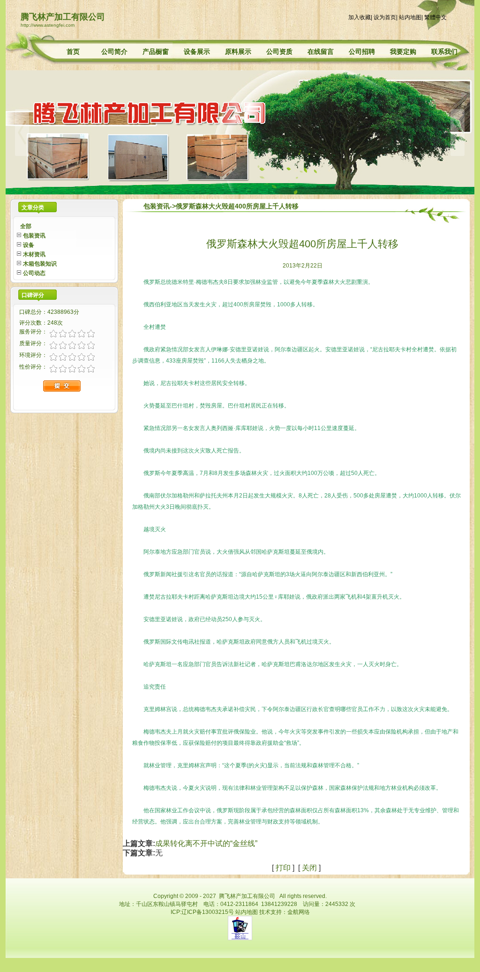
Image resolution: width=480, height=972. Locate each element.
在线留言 (321, 51)
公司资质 (279, 51)
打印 (283, 868)
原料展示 (238, 51)
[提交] (78, 384)
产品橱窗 (155, 51)
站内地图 (410, 17)
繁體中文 (435, 17)
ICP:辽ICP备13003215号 (202, 912)
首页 (73, 51)
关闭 (309, 868)
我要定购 (403, 51)
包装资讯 (156, 206)
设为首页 (385, 17)
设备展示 (197, 51)
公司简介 (114, 51)
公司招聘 (362, 51)
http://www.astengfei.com (48, 25)
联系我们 (444, 51)
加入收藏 (359, 17)
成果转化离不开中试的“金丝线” (206, 843)
